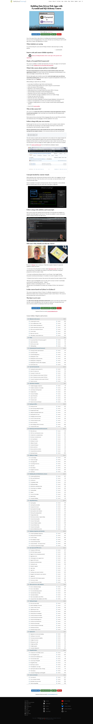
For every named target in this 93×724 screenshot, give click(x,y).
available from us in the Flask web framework (43, 65)
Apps (62, 1)
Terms (27, 709)
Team (54, 34)
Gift (60, 34)
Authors (65, 1)
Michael (33, 265)
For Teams (58, 1)
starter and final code (36, 144)
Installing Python (28, 706)
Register (76, 1)
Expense (30, 702)
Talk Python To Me (52, 268)
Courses (50, 1)
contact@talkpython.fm (52, 311)
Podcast (72, 1)
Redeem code (28, 703)
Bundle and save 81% (45, 34)
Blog (69, 1)
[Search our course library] (82, 1)
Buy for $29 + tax (35, 34)
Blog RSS (27, 712)
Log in (80, 1)
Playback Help (28, 713)
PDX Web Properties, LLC (43, 718)
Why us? (54, 1)
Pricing (27, 700)
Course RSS (28, 710)
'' (19, 1)
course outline (37, 106)
